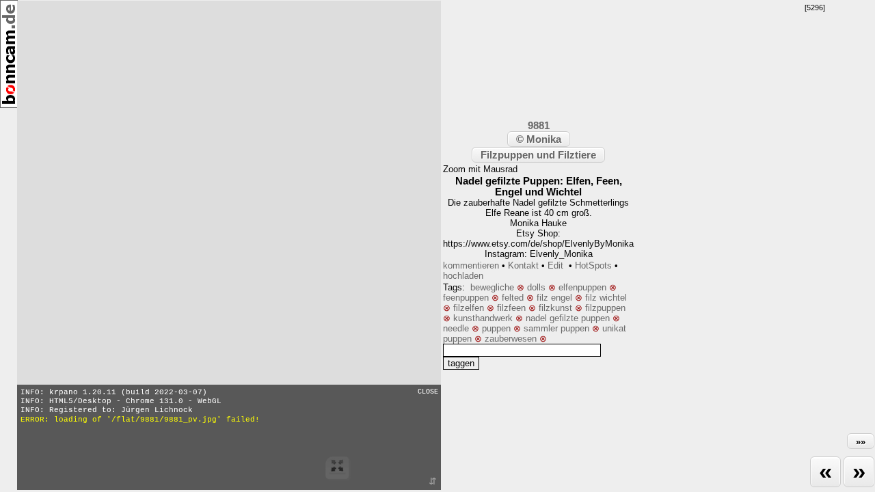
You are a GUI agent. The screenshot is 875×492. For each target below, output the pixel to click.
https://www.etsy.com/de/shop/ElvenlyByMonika (538, 243)
